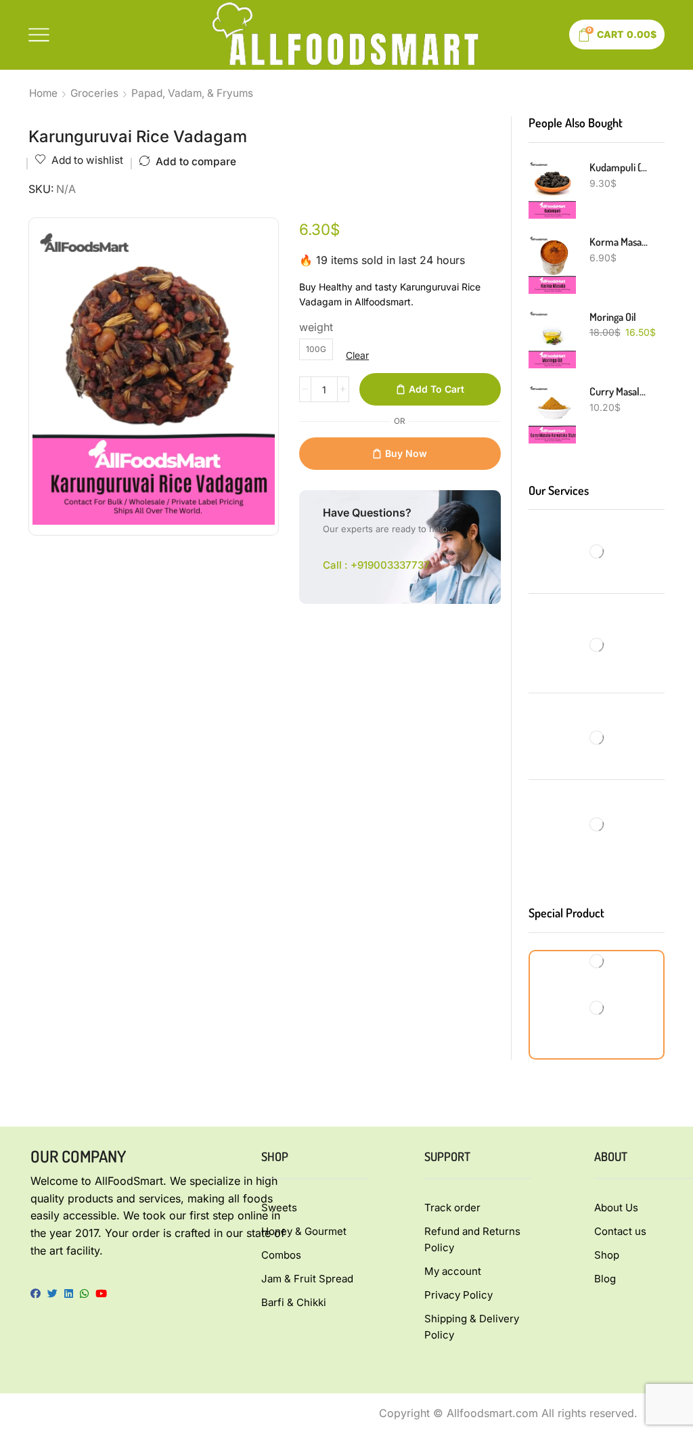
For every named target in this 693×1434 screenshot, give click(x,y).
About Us (616, 1207)
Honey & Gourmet (303, 1231)
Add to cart (436, 389)
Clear (357, 355)
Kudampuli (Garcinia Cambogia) (618, 167)
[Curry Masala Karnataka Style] (552, 413)
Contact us (620, 1231)
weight (316, 327)
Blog (605, 1278)
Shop (606, 1254)
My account (452, 1271)
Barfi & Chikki (293, 1302)
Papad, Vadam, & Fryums (192, 93)
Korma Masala (618, 241)
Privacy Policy (458, 1294)
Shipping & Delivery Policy (471, 1326)
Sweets (279, 1207)
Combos (281, 1254)
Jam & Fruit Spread (307, 1278)
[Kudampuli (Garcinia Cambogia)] (552, 189)
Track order (452, 1207)
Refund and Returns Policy (472, 1239)
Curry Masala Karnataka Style (618, 391)
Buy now (406, 453)
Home (43, 93)
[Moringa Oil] (552, 339)
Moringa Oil (612, 317)
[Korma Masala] (552, 264)
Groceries (94, 93)
